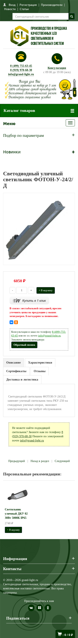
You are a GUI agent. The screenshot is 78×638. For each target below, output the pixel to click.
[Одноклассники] (16, 322)
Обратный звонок (24, 344)
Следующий (62, 461)
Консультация (57, 68)
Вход (12, 4)
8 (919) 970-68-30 (21, 70)
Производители (51, 4)
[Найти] (71, 16)
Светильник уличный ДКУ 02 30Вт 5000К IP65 (16, 513)
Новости (10, 9)
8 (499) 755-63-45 (21, 65)
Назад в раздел (40, 461)
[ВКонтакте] (11, 322)
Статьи (24, 9)
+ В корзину (46, 290)
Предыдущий (16, 461)
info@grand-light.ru (21, 74)
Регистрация (28, 4)
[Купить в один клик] (29, 300)
